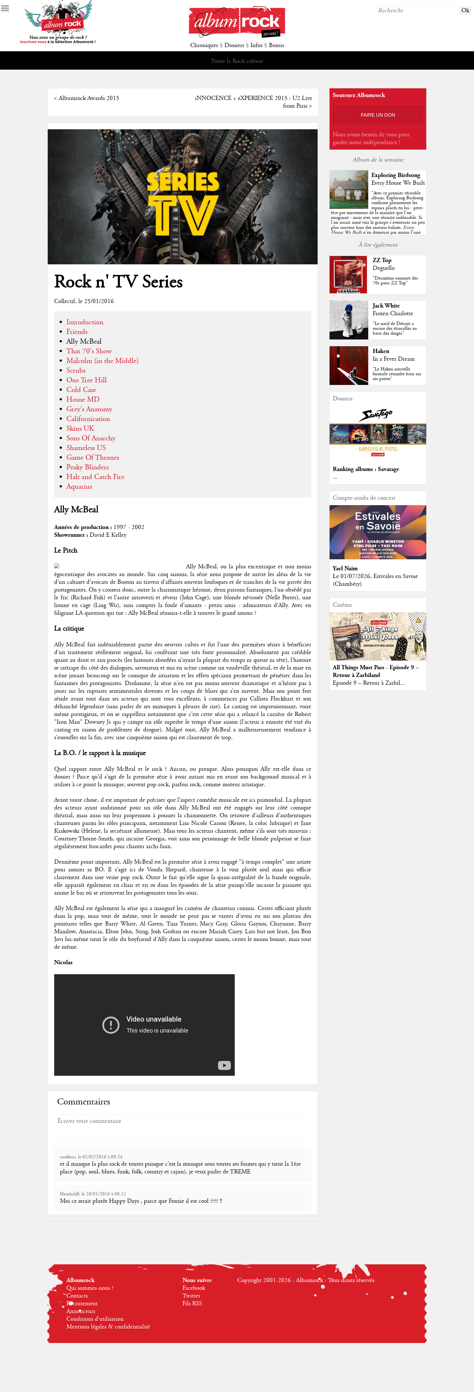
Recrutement (82, 1304)
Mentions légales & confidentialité (108, 1327)
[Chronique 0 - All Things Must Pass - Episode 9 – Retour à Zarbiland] (378, 641)
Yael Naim (345, 568)
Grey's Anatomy (89, 409)
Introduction (85, 322)
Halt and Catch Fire (95, 477)
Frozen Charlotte (393, 314)
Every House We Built (398, 183)
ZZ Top (382, 260)
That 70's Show (89, 351)
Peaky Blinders (87, 467)
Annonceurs (80, 1311)
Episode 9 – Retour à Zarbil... (369, 683)
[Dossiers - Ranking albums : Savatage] (378, 458)
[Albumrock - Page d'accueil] (237, 36)
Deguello (384, 268)
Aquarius (79, 487)
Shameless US (86, 448)
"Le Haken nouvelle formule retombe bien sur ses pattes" (397, 374)
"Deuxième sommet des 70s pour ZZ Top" (395, 280)
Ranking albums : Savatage (366, 469)
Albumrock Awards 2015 (89, 98)
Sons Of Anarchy (90, 438)
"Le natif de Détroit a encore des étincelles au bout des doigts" (395, 328)
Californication (88, 419)
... (335, 477)
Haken (381, 351)
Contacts (77, 1296)
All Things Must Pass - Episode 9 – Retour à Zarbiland (376, 671)
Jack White (386, 305)
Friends (76, 332)
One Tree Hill (86, 380)
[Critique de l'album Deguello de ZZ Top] (349, 292)
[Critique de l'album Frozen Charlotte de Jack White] (349, 338)
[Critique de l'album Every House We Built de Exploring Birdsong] (349, 207)
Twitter (191, 1296)
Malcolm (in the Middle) (102, 361)
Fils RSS (192, 1304)
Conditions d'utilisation (94, 1319)
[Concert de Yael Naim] (378, 558)
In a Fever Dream (394, 359)
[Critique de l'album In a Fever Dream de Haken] (349, 383)
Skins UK (80, 429)
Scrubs (75, 371)
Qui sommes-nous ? (90, 1288)
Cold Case (81, 390)
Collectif (64, 301)
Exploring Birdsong (395, 175)
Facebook (194, 1288)
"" (378, 220)
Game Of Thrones (92, 458)
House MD (83, 400)
